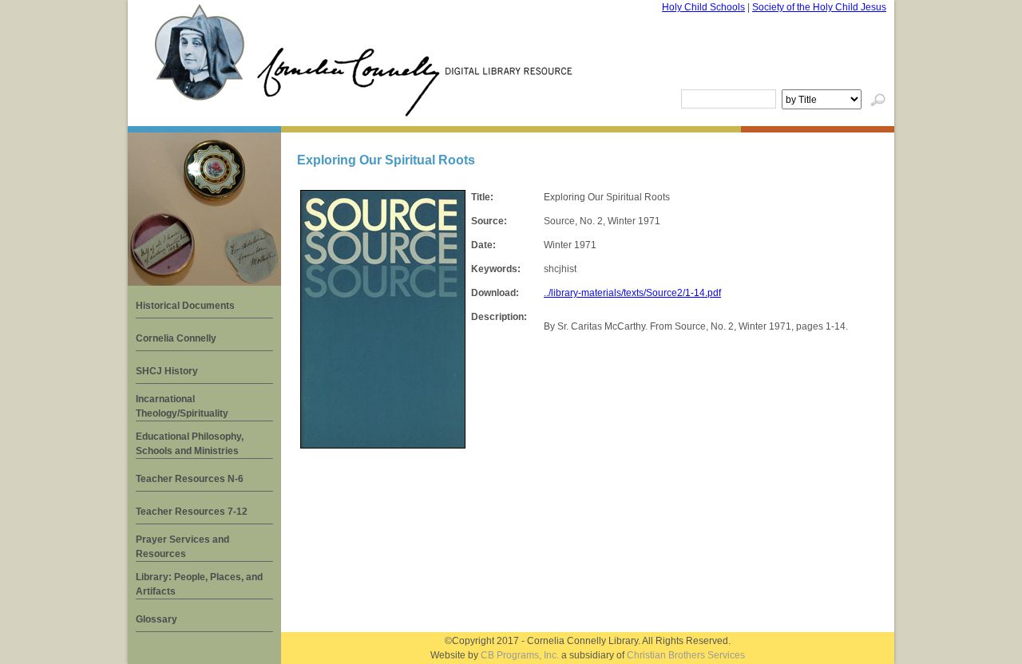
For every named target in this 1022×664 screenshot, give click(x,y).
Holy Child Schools (703, 7)
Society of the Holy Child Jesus (819, 7)
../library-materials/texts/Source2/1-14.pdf (632, 292)
